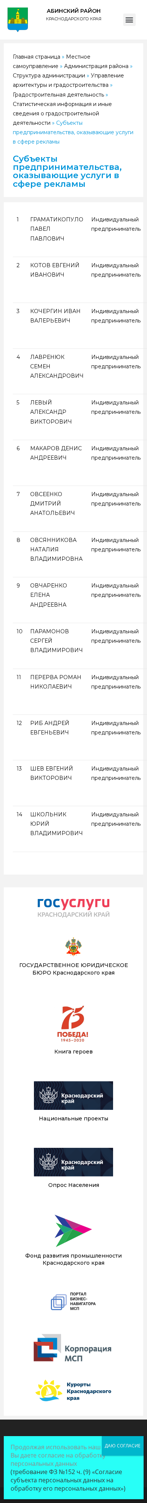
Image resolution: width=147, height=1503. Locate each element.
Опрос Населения (73, 1185)
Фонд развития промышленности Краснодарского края (73, 1259)
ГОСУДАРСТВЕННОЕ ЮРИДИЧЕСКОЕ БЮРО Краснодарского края (73, 969)
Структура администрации (49, 75)
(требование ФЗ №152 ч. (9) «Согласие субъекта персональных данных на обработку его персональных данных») (68, 1480)
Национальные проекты (73, 1118)
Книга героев (73, 1051)
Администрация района (96, 66)
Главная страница (36, 56)
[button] (129, 20)
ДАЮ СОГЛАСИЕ (123, 1445)
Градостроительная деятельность (58, 94)
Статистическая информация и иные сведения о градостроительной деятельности (62, 113)
